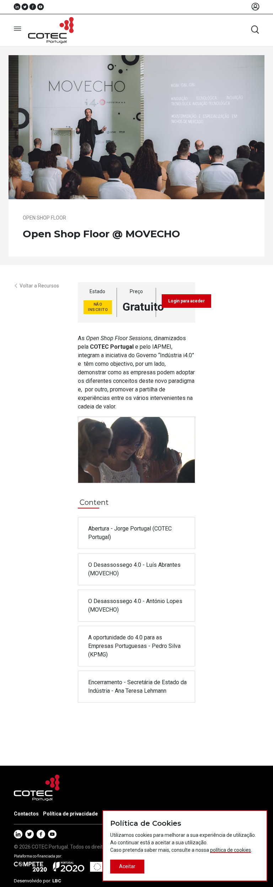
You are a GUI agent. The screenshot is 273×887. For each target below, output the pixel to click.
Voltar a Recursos (39, 286)
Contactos (26, 814)
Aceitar (127, 866)
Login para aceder (186, 301)
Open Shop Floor (44, 218)
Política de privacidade (70, 814)
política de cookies (230, 850)
